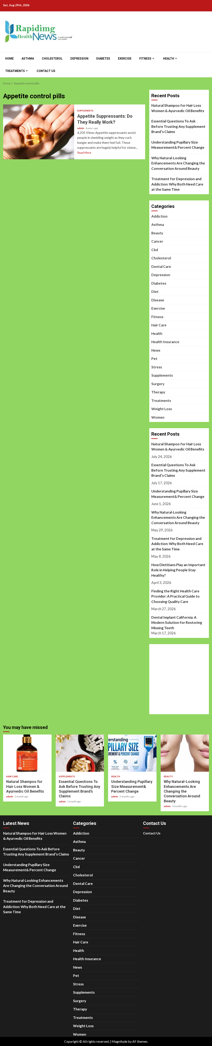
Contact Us (46, 71)
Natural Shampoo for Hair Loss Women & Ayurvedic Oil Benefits (177, 108)
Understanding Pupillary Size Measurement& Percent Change (177, 145)
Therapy (158, 392)
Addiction (159, 216)
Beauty (157, 233)
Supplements (85, 110)
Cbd (154, 250)
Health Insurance (165, 342)
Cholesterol (52, 58)
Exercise (124, 58)
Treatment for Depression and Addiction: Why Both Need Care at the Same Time (177, 184)
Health (168, 58)
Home (9, 58)
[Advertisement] (181, 682)
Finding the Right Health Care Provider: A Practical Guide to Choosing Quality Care (175, 596)
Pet (154, 358)
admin (80, 128)
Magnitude (119, 1041)
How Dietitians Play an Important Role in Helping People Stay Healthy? (178, 570)
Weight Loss (161, 409)
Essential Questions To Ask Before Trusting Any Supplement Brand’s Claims (178, 126)
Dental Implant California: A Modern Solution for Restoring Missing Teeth (176, 622)
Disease (157, 300)
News (155, 350)
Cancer (157, 241)
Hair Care (158, 325)
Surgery (157, 384)
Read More (84, 152)
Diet (155, 291)
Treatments (15, 71)
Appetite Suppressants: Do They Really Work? (38, 131)
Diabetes (103, 58)
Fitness (145, 58)
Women (157, 417)
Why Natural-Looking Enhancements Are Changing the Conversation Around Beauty (178, 163)
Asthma (28, 58)
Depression (79, 58)
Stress (156, 367)
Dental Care (161, 266)
